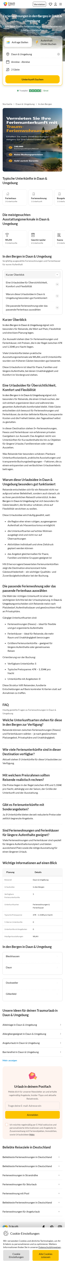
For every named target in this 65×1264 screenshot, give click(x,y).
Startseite (7, 104)
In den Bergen (45, 104)
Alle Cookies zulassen (45, 1255)
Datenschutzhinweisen (49, 1247)
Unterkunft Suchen (32, 79)
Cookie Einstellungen (16, 1255)
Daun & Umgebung (25, 104)
